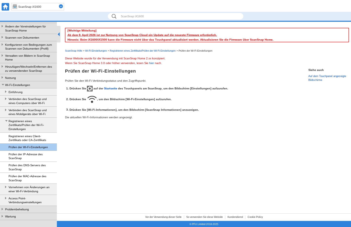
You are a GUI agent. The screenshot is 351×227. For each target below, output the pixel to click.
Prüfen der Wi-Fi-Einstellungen (28, 147)
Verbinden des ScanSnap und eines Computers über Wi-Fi (28, 101)
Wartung (10, 216)
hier (151, 63)
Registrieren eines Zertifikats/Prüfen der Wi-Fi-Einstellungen (26, 125)
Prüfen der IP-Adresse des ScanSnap (26, 156)
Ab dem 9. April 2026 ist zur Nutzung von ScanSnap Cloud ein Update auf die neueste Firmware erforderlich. (142, 35)
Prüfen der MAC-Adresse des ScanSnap (27, 178)
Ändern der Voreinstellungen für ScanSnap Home (25, 28)
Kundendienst (235, 217)
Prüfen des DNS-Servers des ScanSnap (27, 167)
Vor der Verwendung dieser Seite (163, 217)
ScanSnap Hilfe (73, 50)
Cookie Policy (255, 217)
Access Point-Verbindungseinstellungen (25, 200)
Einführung (16, 92)
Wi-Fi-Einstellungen (17, 85)
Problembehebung (17, 209)
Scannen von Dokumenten (22, 37)
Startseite (110, 88)
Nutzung (10, 77)
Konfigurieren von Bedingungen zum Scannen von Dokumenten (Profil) (28, 46)
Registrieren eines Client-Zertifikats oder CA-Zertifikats (27, 138)
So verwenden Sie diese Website (204, 217)
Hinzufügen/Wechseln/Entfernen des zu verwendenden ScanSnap (28, 68)
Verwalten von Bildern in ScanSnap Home (27, 57)
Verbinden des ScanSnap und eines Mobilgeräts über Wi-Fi (28, 112)
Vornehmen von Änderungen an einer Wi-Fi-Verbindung (29, 189)
